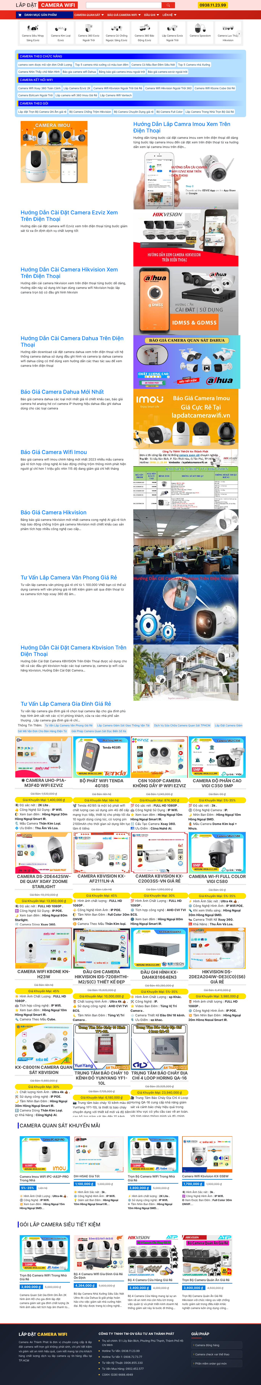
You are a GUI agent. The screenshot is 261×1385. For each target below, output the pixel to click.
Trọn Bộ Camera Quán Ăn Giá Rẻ (205, 1280)
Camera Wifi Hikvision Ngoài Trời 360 (168, 88)
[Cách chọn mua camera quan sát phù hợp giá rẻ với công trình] (239, 33)
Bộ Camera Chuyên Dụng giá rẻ (133, 111)
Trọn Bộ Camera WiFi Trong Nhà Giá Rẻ (151, 1178)
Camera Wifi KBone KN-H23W (43, 974)
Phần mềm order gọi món (211, 1363)
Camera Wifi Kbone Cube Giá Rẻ (215, 88)
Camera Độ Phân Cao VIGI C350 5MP (217, 783)
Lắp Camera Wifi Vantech (116, 95)
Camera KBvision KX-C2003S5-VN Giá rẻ (159, 879)
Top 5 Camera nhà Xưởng (194, 64)
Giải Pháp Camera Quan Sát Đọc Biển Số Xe (98, 731)
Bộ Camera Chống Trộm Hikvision (90, 111)
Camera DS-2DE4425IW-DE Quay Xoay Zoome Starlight (44, 881)
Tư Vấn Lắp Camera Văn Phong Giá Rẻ (69, 577)
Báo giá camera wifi (122, 14)
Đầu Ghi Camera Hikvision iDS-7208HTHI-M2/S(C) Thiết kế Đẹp (102, 976)
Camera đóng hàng (207, 1345)
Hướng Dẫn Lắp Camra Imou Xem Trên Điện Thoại (181, 127)
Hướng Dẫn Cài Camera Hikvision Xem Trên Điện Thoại (69, 272)
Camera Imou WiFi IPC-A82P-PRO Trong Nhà (44, 1178)
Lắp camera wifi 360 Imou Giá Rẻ (76, 95)
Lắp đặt (45, 5)
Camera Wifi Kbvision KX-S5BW (205, 1176)
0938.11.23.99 (213, 5)
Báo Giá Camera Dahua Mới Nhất (62, 392)
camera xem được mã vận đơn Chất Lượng (45, 64)
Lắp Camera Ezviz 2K (77, 88)
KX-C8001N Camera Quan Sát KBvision (43, 1070)
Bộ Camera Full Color (169, 111)
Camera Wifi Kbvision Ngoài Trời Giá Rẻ (117, 88)
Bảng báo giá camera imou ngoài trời (122, 71)
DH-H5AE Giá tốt (87, 1176)
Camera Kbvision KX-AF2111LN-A (102, 879)
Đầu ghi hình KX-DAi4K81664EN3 (159, 975)
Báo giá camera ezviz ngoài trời (167, 71)
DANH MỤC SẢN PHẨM (40, 15)
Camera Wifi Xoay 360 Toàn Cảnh (39, 88)
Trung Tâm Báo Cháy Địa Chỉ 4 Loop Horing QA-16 (159, 1075)
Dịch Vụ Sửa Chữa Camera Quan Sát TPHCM (182, 725)
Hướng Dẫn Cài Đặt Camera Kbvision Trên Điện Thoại (73, 650)
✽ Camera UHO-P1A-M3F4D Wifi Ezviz (43, 783)
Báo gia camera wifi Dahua (79, 71)
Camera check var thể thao (212, 1354)
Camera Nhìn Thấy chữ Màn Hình (39, 71)
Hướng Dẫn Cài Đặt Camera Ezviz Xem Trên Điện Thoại (69, 215)
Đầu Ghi (149, 14)
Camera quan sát (87, 14)
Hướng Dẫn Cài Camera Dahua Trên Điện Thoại (72, 341)
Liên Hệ (168, 14)
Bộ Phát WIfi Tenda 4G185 (101, 783)
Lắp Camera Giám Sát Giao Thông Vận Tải (123, 725)
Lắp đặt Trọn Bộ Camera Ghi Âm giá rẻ (42, 111)
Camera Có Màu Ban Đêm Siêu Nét (153, 64)
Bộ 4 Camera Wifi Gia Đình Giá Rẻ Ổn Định (98, 1276)
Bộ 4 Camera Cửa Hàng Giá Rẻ (150, 1280)
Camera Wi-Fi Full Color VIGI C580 (217, 879)
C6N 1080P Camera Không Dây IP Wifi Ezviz (159, 783)
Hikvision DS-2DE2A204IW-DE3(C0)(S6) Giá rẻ (217, 976)
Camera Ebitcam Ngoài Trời (35, 95)
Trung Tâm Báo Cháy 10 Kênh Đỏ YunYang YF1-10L (102, 1078)
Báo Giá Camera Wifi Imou (54, 452)
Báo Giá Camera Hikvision (54, 512)
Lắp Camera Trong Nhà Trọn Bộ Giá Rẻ (210, 111)
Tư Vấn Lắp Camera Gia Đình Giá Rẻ (66, 704)
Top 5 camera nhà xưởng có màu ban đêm (101, 64)
